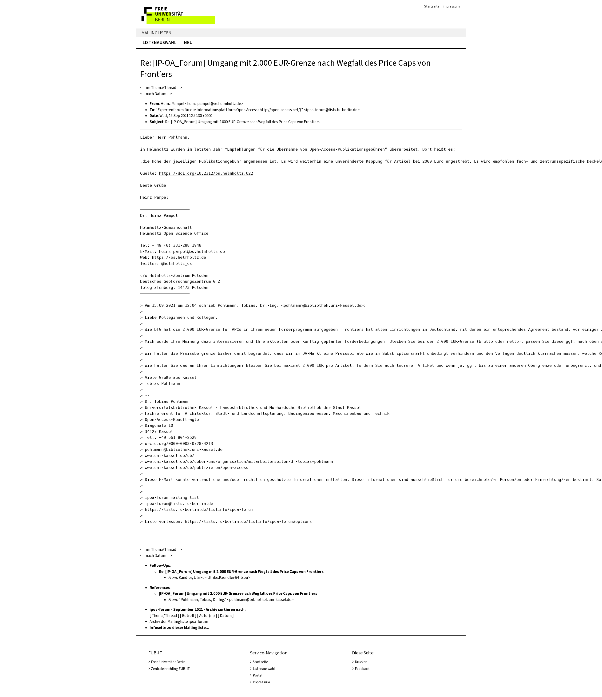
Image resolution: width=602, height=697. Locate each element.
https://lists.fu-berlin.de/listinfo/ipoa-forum (199, 509)
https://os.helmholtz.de (179, 257)
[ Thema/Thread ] (164, 615)
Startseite (432, 6)
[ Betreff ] (188, 615)
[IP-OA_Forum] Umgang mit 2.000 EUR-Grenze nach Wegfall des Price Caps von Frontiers (238, 593)
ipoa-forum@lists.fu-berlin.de (331, 110)
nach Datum (156, 94)
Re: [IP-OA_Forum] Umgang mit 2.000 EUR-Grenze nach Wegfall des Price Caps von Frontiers (241, 571)
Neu (188, 42)
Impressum (451, 6)
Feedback (362, 668)
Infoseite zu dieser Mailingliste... (179, 627)
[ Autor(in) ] (207, 615)
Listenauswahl (159, 42)
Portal (257, 675)
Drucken (361, 662)
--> (179, 87)
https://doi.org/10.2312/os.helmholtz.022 (206, 173)
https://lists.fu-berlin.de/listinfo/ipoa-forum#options (248, 521)
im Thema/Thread (161, 87)
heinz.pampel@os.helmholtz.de (214, 103)
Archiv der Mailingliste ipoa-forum (179, 621)
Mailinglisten (156, 33)
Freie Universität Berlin (168, 662)
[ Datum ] (226, 615)
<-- (142, 87)
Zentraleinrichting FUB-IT (170, 668)
